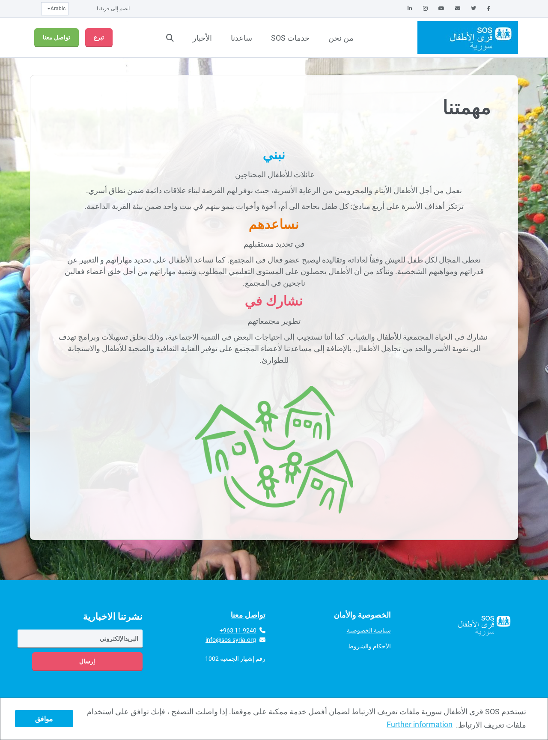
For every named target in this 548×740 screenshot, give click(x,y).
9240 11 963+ (238, 630)
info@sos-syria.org (231, 639)
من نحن (341, 37)
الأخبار (202, 37)
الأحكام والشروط (369, 646)
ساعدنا (241, 37)
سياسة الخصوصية (369, 630)
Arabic (58, 9)
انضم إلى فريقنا (113, 9)
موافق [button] (44, 719)
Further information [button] (420, 724)
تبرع (99, 37)
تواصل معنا (56, 37)
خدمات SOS (290, 37)
